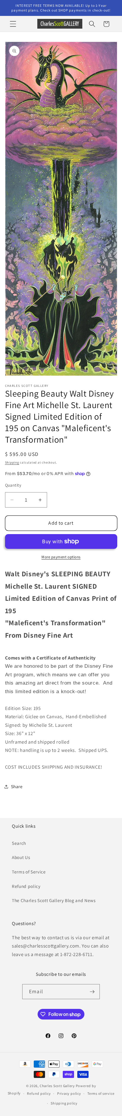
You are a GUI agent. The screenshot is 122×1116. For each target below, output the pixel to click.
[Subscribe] (92, 991)
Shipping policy (64, 1103)
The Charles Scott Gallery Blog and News (54, 900)
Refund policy (26, 886)
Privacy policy (69, 1093)
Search (19, 843)
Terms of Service (29, 872)
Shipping (12, 462)
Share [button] (17, 786)
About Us (21, 857)
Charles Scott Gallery (57, 1086)
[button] (13, 24)
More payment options (61, 556)
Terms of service (100, 1093)
